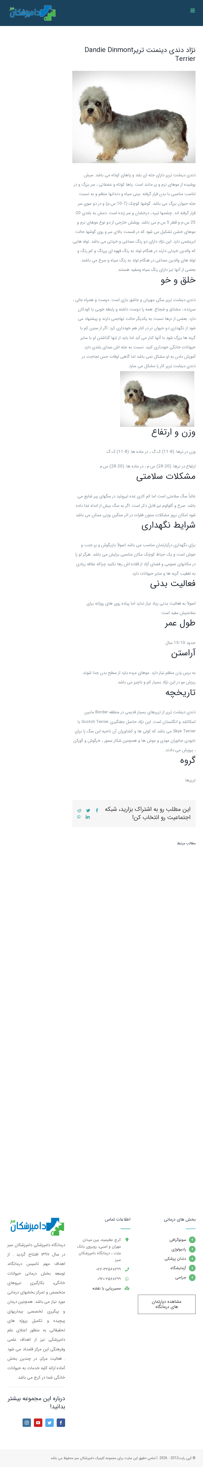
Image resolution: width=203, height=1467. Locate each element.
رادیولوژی (179, 1249)
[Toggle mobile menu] (193, 10)
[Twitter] (49, 1422)
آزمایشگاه (178, 1268)
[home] (36, 1221)
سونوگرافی (178, 1240)
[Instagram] (27, 1422)
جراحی (180, 1277)
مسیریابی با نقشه (106, 1288)
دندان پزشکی (175, 1259)
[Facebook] (61, 1422)
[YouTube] (38, 1422)
